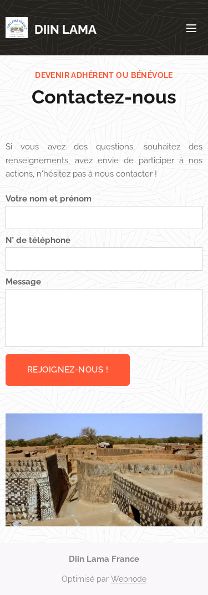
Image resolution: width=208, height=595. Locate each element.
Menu (191, 28)
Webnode (128, 579)
